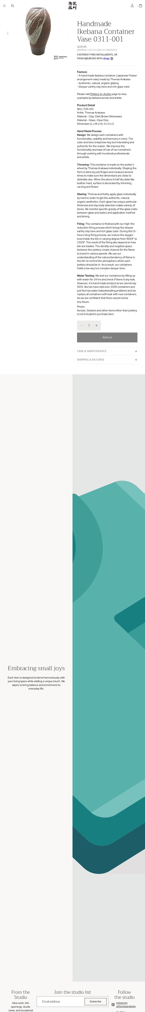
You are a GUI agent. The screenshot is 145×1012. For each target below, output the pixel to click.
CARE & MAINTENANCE (91, 351)
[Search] (12, 6)
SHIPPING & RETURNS (90, 359)
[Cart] (140, 6)
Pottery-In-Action (100, 94)
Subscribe (95, 1001)
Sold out (107, 337)
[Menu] (4, 5)
